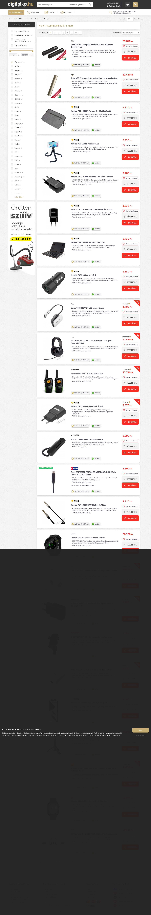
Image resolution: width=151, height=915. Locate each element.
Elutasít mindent (140, 735)
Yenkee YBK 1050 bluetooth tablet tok (88, 242)
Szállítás (51, 12)
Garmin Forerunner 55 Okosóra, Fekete (88, 537)
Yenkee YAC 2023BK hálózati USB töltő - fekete (92, 209)
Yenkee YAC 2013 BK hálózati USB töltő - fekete (92, 176)
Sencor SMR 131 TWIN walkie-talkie (87, 373)
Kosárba (132, 57)
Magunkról (35, 12)
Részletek (132, 51)
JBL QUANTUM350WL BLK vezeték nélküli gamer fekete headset (92, 342)
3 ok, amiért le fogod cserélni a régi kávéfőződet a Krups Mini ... (124, 12)
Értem (140, 730)
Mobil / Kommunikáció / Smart (26, 19)
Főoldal (10, 19)
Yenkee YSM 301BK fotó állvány (85, 143)
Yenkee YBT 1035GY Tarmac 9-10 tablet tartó (91, 110)
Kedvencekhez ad (132, 46)
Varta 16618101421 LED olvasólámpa (87, 307)
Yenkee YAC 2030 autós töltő (83, 275)
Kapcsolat (68, 12)
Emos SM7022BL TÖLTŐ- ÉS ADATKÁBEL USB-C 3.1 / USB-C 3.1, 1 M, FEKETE (93, 473)
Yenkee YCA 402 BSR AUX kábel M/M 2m (88, 504)
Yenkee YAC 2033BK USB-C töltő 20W (87, 406)
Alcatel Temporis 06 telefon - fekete (87, 439)
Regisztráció (114, 2)
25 (76, 32)
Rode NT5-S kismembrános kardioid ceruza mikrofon (94, 78)
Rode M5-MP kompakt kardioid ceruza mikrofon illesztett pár (92, 46)
